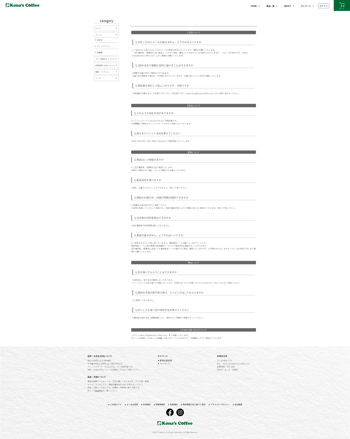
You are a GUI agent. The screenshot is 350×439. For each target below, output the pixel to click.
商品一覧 (270, 6)
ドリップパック (103, 46)
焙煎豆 (100, 40)
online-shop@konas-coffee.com (198, 93)
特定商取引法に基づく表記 (194, 404)
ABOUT (287, 6)
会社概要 (238, 404)
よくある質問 (132, 404)
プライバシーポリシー (220, 404)
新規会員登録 (166, 360)
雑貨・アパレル (102, 71)
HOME (254, 6)
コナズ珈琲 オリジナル (105, 59)
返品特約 (99, 390)
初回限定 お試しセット (105, 65)
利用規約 (147, 404)
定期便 (100, 52)
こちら (121, 369)
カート (342, 8)
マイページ (306, 6)
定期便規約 (160, 404)
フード (98, 78)
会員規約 (174, 404)
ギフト (98, 28)
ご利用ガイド (116, 404)
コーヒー (99, 34)
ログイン (324, 5)
